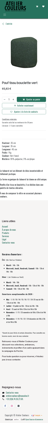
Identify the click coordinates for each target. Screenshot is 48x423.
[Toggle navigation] (4, 14)
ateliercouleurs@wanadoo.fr (17, 395)
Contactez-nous (8, 242)
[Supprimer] (4, 99)
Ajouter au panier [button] (33, 99)
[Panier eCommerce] (37, 6)
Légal (4, 239)
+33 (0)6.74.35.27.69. (14, 399)
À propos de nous (9, 229)
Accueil (5, 226)
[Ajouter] (13, 99)
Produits (5, 233)
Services (5, 236)
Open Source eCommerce (34, 419)
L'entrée (8, 23)
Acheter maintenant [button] (25, 105)
